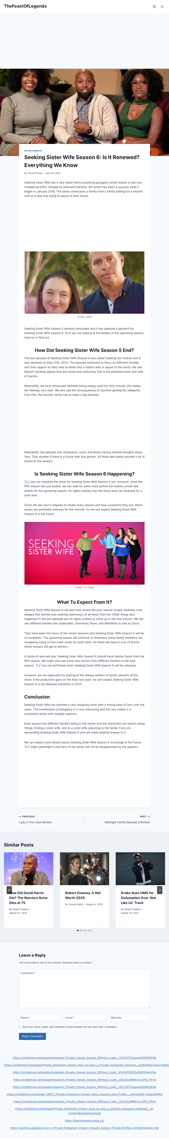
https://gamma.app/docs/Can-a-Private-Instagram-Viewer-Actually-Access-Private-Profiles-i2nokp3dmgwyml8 (84, 1128)
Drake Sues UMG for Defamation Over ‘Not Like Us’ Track (138, 898)
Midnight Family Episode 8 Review (127, 819)
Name (25, 1017)
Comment (28, 973)
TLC (27, 481)
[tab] (78, 930)
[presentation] (28, 868)
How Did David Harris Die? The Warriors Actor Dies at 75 (28, 898)
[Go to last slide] (9, 890)
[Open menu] (162, 6)
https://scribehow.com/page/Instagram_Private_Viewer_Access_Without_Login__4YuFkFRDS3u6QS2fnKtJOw (84, 1072)
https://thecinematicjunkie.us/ (84, 1120)
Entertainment (33, 151)
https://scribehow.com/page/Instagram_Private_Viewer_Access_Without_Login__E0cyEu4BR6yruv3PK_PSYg (84, 1079)
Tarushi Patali (35, 173)
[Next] (159, 890)
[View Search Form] (154, 7)
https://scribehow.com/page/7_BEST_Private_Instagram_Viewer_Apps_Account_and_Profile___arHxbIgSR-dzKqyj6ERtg (84, 1094)
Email (70, 1017)
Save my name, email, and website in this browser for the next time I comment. (70, 1026)
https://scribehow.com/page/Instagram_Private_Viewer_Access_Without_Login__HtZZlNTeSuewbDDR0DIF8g (84, 1057)
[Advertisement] (84, 44)
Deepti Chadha (20, 909)
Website (116, 1017)
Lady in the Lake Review (35, 819)
